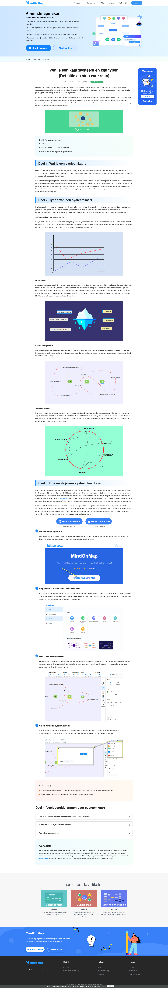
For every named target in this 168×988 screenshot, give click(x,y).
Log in (137, 3)
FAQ (120, 3)
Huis (29, 59)
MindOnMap (64, 498)
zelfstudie (112, 3)
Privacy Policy (101, 986)
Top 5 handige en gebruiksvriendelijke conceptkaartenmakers (54, 913)
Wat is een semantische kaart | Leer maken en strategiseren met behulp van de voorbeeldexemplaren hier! (77, 790)
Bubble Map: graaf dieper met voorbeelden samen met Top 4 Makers (84, 914)
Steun (99, 967)
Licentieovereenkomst (135, 974)
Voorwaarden (133, 971)
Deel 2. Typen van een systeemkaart (51, 144)
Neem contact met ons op (71, 971)
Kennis (38, 59)
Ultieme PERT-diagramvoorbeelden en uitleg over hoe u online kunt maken (67, 794)
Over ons (66, 967)
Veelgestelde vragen (104, 971)
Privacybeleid (133, 967)
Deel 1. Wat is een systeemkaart (50, 140)
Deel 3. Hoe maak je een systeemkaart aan (54, 148)
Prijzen (103, 3)
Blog (126, 3)
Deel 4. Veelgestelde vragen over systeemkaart (55, 151)
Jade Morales (69, 82)
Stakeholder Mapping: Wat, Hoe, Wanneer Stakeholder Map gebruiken (114, 913)
